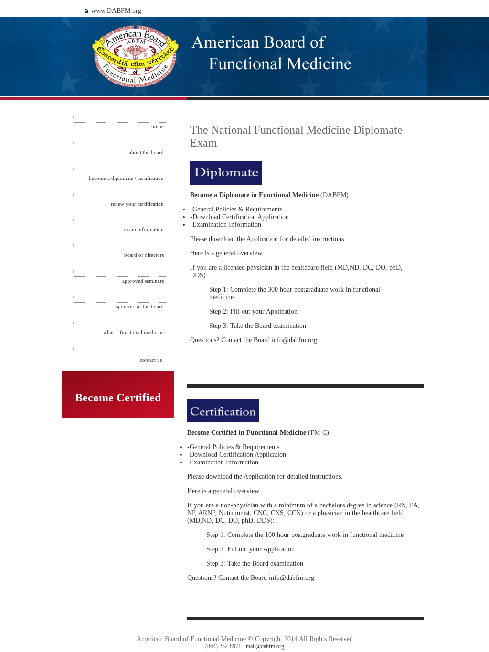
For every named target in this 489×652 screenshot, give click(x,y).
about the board (146, 152)
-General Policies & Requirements (236, 209)
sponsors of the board (140, 306)
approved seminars (143, 281)
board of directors (144, 255)
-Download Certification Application (239, 217)
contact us (151, 360)
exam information (144, 229)
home (157, 126)
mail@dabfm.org (265, 646)
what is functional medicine (133, 332)
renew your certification (137, 204)
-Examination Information (225, 224)
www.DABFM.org (116, 10)
